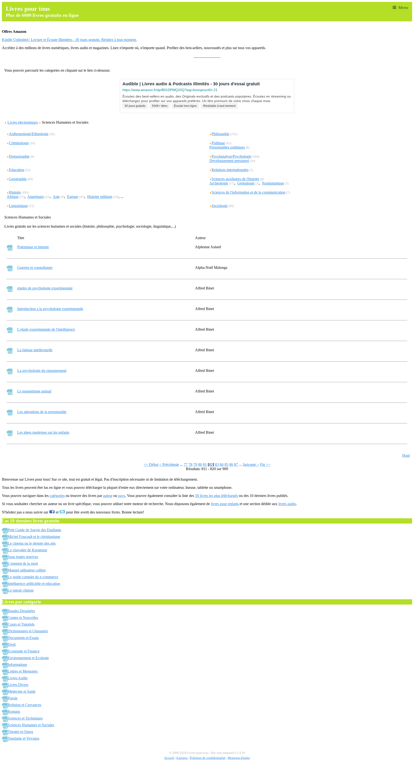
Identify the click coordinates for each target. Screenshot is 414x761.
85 (226, 464)
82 (211, 464)
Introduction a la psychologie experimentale (50, 309)
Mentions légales (239, 758)
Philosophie (220, 134)
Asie (56, 197)
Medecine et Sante (21, 691)
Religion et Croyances (24, 705)
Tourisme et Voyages (23, 738)
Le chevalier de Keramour (27, 550)
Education (16, 170)
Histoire (15, 192)
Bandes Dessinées (21, 611)
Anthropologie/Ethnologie (28, 134)
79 (195, 464)
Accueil (169, 758)
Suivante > (251, 464)
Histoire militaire (99, 197)
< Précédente (169, 464)
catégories (57, 496)
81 (205, 464)
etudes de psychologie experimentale (45, 288)
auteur (107, 496)
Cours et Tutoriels (21, 624)
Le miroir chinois (21, 590)
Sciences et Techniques (25, 718)
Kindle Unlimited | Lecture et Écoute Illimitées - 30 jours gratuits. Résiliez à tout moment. (69, 40)
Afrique (12, 197)
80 (200, 464)
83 (217, 464)
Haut (406, 455)
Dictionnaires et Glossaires (28, 631)
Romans (14, 711)
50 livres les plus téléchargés (216, 496)
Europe (72, 197)
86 (231, 464)
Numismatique (273, 183)
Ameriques (35, 197)
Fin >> (265, 464)
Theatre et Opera (20, 732)
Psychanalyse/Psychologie (231, 156)
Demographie (19, 156)
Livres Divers (18, 685)
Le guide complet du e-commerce (33, 577)
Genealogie (245, 183)
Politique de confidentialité (207, 758)
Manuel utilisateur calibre (27, 570)
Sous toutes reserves (23, 557)
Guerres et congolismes (34, 267)
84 (222, 464)
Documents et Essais (23, 638)
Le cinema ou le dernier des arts (32, 543)
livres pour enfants (225, 504)
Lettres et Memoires (23, 671)
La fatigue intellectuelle (34, 350)
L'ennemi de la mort (23, 563)
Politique (218, 143)
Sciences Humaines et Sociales (31, 725)
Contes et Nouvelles (23, 618)
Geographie (18, 179)
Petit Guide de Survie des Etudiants (34, 530)
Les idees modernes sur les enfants (43, 432)
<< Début (151, 464)
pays (121, 496)
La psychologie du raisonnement (41, 371)
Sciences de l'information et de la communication (248, 192)
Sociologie (220, 206)
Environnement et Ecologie (28, 658)
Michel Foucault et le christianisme (34, 537)
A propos (182, 758)
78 (190, 464)
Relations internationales (230, 170)
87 (236, 464)
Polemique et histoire (33, 247)
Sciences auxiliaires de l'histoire (235, 179)
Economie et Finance (24, 651)
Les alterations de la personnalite (41, 412)
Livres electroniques (22, 122)
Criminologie (19, 143)
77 (186, 464)
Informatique (17, 665)
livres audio (287, 504)
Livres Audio (18, 678)
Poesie (12, 698)
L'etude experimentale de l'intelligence (46, 329)
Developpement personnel (229, 161)
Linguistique (18, 206)
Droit (12, 644)
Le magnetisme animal (34, 391)
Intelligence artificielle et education (34, 584)
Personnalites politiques (227, 147)
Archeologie (218, 183)
